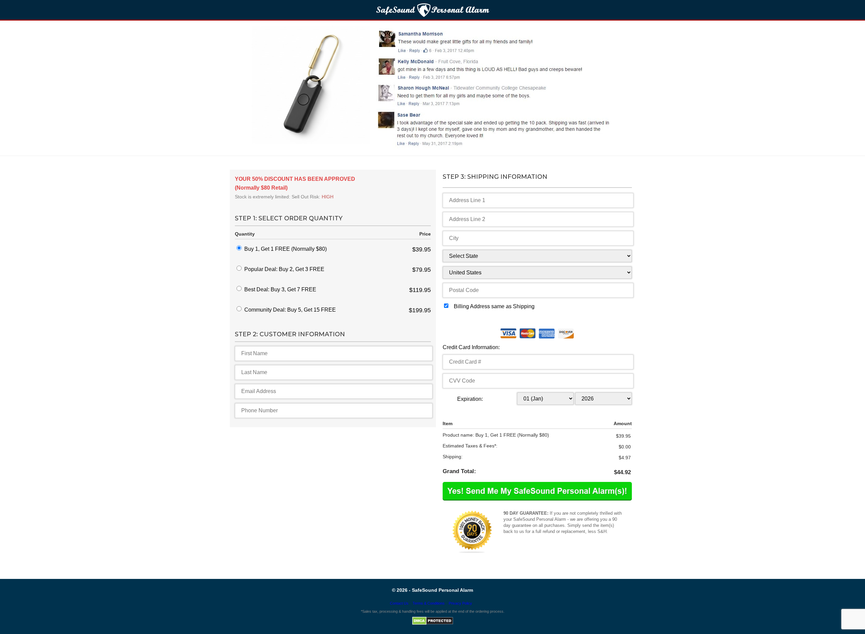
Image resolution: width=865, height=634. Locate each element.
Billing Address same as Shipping (494, 306)
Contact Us (399, 603)
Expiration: (470, 399)
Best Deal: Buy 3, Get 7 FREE (280, 289)
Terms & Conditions (429, 603)
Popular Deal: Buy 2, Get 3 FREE (284, 269)
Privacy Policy (460, 603)
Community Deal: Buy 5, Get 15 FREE (290, 310)
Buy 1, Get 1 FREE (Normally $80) (285, 249)
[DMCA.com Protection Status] (432, 623)
